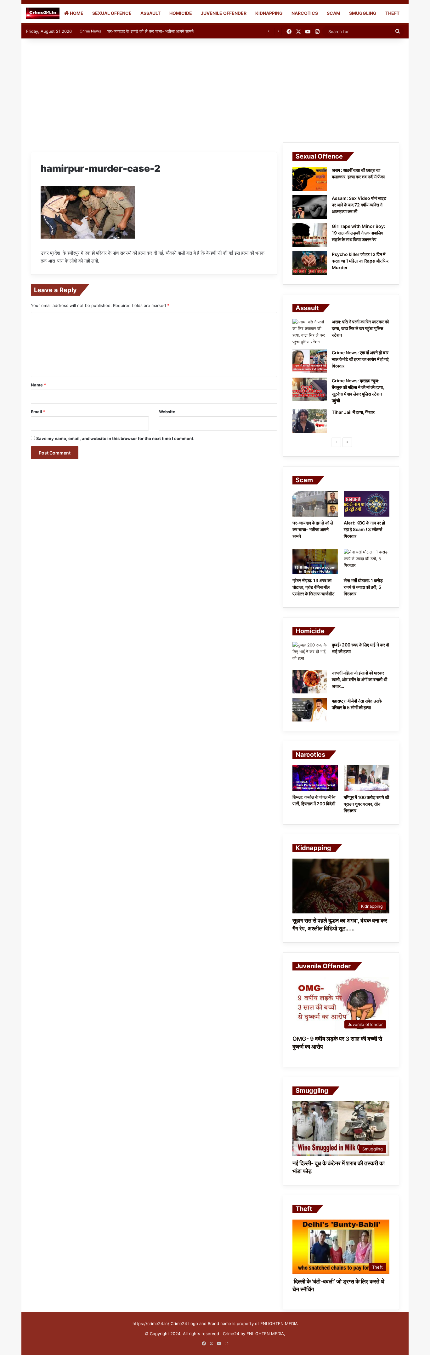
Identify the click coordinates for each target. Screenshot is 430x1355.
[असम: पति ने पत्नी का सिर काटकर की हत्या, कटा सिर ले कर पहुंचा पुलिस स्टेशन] (309, 332)
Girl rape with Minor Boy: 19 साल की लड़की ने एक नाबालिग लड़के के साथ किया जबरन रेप (358, 232)
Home (76, 13)
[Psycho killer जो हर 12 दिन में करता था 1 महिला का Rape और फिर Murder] (309, 263)
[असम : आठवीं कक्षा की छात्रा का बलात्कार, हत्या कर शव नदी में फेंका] (309, 179)
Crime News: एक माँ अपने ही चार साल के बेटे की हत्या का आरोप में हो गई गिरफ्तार (360, 359)
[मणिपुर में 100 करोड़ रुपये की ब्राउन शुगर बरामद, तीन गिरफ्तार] (366, 778)
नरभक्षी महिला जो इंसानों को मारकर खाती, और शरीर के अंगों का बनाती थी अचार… (359, 679)
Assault (150, 13)
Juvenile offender (223, 13)
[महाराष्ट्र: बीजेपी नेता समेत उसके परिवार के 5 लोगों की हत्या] (309, 709)
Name (38, 384)
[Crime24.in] (42, 13)
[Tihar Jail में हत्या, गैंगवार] (309, 421)
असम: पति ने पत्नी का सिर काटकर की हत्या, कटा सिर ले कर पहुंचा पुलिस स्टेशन (360, 328)
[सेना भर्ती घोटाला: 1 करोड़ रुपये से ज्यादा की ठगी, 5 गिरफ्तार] (366, 562)
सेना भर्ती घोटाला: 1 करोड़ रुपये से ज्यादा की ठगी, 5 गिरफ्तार (363, 587)
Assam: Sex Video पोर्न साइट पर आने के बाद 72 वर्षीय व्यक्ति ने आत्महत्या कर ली (359, 204)
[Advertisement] (215, 89)
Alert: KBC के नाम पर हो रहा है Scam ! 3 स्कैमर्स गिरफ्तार (364, 529)
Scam (333, 13)
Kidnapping (269, 13)
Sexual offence (112, 13)
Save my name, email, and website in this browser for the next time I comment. (115, 438)
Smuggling (362, 13)
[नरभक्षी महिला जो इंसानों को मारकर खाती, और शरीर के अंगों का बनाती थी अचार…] (309, 681)
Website (167, 411)
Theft (392, 13)
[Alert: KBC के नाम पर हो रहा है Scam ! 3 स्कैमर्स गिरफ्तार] (366, 504)
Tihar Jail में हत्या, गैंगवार (353, 412)
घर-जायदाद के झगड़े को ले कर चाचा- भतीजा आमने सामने (150, 31)
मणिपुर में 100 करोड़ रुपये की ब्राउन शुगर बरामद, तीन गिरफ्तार (366, 804)
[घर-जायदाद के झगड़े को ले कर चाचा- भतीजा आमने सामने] (315, 504)
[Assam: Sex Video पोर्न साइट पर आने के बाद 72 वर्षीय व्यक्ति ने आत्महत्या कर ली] (309, 207)
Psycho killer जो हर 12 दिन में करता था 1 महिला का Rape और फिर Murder (360, 261)
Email (38, 411)
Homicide (180, 13)
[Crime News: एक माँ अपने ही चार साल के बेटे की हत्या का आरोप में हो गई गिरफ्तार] (309, 361)
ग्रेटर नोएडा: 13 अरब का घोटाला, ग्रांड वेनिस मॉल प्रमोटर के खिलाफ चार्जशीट (313, 587)
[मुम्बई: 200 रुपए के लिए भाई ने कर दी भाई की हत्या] (309, 653)
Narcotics (304, 13)
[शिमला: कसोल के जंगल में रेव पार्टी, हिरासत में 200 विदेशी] (315, 778)
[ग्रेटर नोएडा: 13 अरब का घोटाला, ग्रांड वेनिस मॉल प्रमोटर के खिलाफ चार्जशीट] (315, 562)
